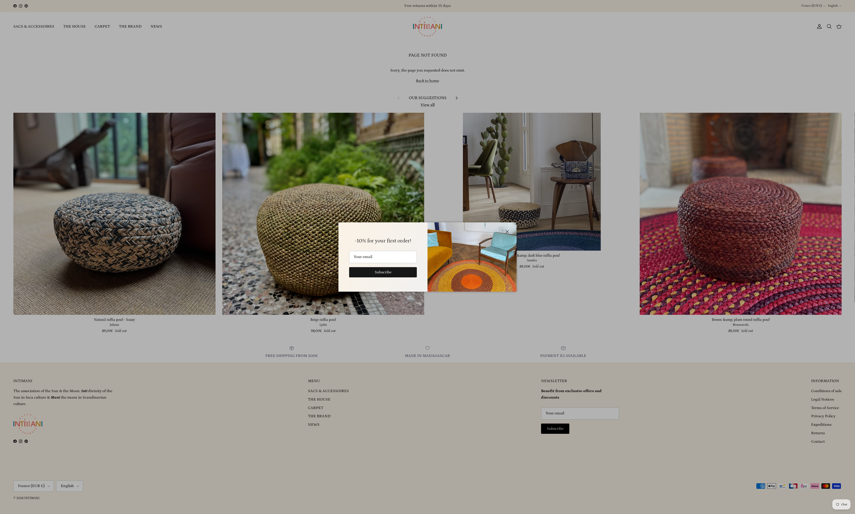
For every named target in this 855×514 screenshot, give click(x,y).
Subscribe (383, 272)
